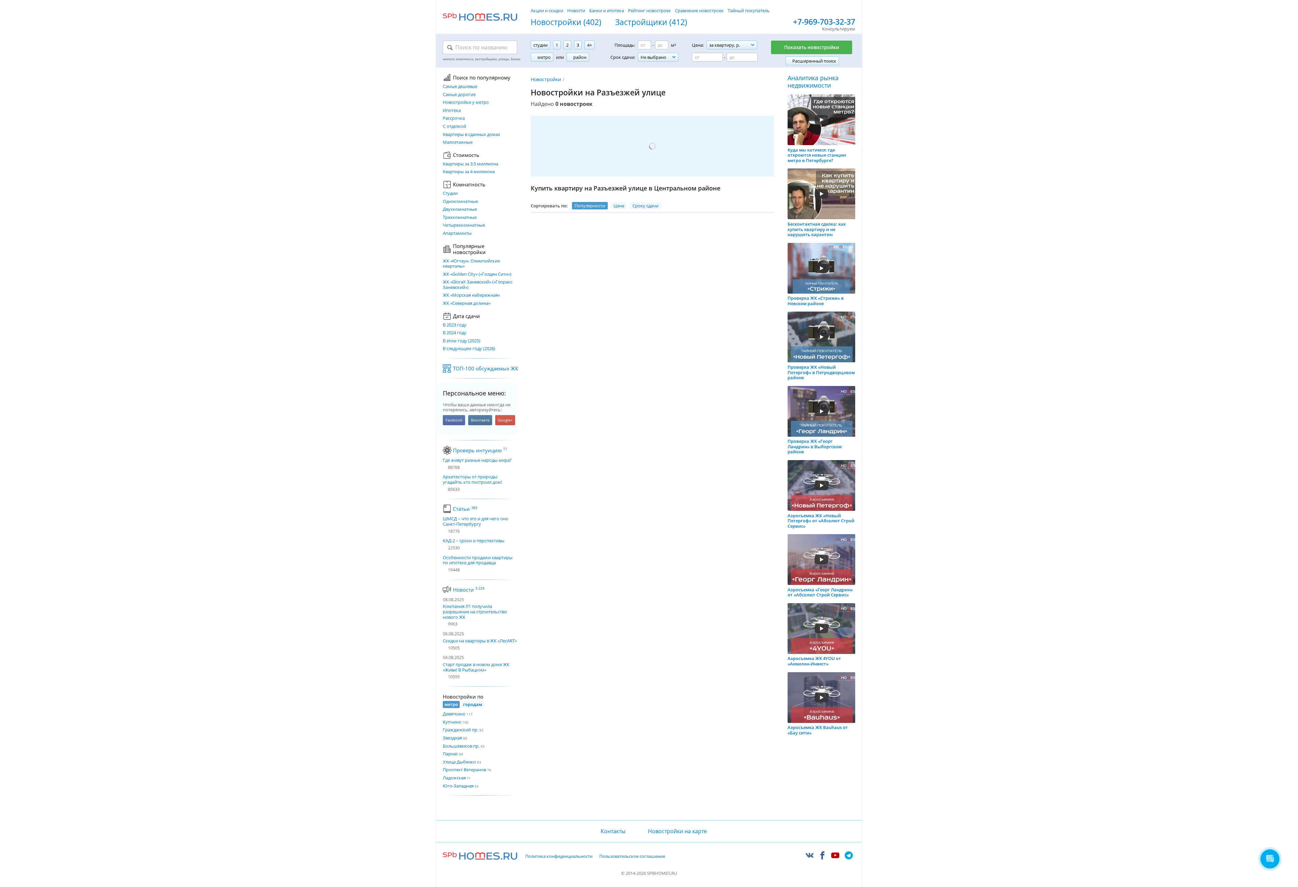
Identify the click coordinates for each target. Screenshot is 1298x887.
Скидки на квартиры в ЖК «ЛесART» (480, 641)
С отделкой (454, 126)
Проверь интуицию (480, 450)
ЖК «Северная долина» (466, 303)
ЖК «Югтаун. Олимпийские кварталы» (471, 263)
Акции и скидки (547, 10)
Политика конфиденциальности (559, 856)
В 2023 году (454, 325)
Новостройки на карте (677, 831)
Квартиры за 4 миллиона (469, 172)
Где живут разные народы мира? (477, 460)
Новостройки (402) (566, 22)
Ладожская (454, 778)
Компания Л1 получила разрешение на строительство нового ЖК (475, 611)
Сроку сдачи (645, 206)
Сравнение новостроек (699, 10)
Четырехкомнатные (464, 225)
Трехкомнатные (460, 217)
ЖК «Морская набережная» (471, 295)
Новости (576, 10)
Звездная (452, 738)
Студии (450, 193)
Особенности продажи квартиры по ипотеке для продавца (477, 560)
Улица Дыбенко (459, 762)
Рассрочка (454, 118)
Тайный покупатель (749, 10)
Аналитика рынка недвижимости (813, 81)
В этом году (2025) (461, 341)
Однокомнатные (460, 201)
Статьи (465, 509)
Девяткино (454, 714)
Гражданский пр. (460, 730)
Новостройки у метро (466, 102)
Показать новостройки (811, 47)
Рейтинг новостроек (649, 10)
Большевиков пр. (461, 746)
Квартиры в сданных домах (471, 134)
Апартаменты (457, 233)
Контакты (613, 831)
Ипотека (452, 110)
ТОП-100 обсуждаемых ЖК (485, 368)
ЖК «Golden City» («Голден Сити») (477, 274)
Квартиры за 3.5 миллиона (470, 164)
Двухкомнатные (460, 209)
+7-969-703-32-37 (824, 22)
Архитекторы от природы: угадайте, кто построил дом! (472, 479)
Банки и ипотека (606, 10)
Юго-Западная (458, 786)
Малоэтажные (458, 142)
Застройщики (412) (651, 22)
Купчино (452, 722)
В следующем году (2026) (469, 348)
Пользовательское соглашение (632, 856)
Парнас (450, 754)
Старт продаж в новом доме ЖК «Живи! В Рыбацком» (476, 667)
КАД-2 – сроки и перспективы (473, 541)
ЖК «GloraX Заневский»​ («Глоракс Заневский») (477, 284)
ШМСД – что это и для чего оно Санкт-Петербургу (475, 521)
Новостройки (546, 79)
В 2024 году (454, 333)
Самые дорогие (459, 94)
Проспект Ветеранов (464, 770)
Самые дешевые (460, 86)
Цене (619, 206)
